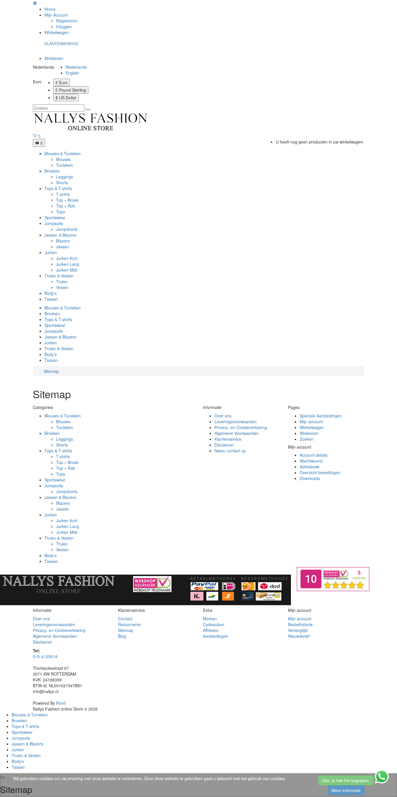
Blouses (63, 159)
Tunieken (64, 165)
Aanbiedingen (215, 636)
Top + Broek (67, 200)
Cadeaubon (213, 624)
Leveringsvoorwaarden (235, 421)
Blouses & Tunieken (62, 153)
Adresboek (309, 467)
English (72, 73)
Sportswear (54, 217)
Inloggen (64, 26)
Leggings (64, 177)
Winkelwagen (312, 427)
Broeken (52, 171)
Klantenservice (228, 439)
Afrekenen (309, 433)
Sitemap (51, 371)
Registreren (67, 21)
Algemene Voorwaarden (236, 433)
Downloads (310, 478)
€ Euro (62, 82)
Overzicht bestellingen (320, 472)
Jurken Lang (67, 264)
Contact (125, 618)
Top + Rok (65, 206)
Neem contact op (230, 451)
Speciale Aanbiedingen (321, 416)
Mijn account (311, 421)
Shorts (62, 182)
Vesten (62, 287)
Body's (50, 293)
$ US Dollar (66, 97)
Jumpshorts (67, 229)
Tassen (51, 299)
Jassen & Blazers (60, 235)
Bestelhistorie (300, 624)
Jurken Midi (66, 270)
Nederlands (76, 67)
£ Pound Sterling (71, 90)
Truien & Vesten (59, 276)
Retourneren (129, 624)
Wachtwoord (311, 461)
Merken (210, 618)
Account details (314, 455)
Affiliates (210, 630)
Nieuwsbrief (299, 636)
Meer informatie (346, 790)
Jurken (50, 252)
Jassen (62, 246)
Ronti (61, 703)
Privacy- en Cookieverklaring (240, 427)
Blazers (63, 241)
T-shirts (63, 194)
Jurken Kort (66, 258)
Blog (122, 636)
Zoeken (307, 439)
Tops (60, 212)
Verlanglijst (298, 630)
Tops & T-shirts (58, 188)
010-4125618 (45, 656)
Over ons (222, 416)
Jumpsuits (53, 223)
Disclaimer (224, 445)
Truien (62, 281)
